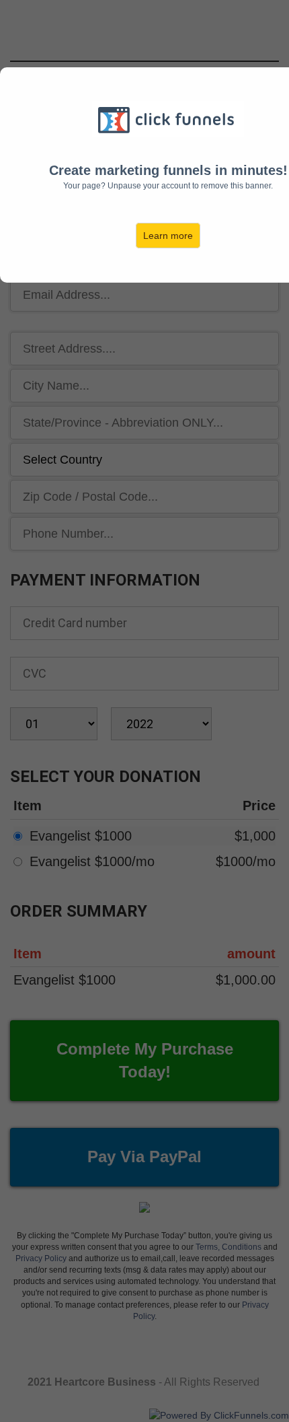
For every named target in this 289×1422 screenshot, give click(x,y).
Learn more (168, 235)
